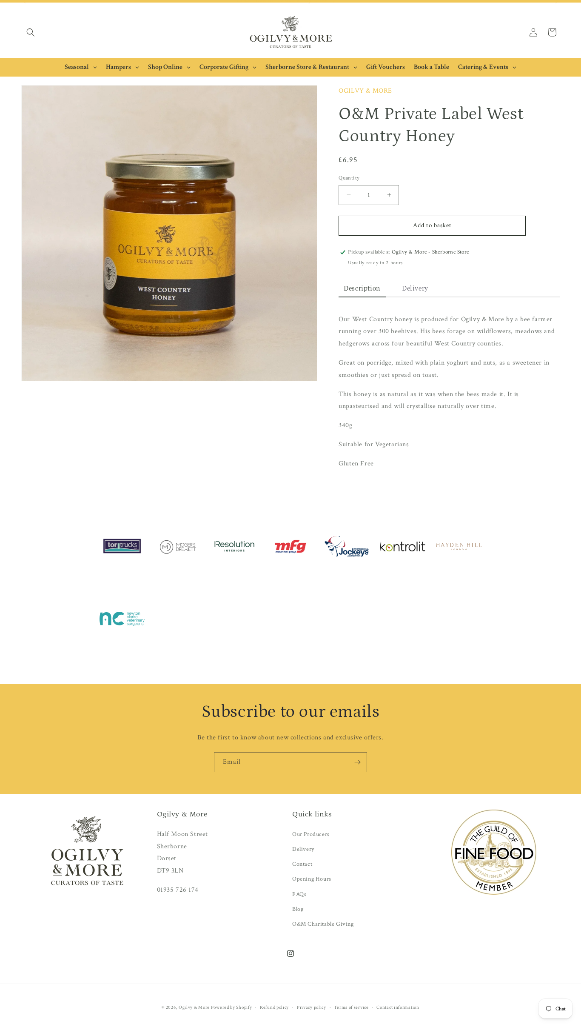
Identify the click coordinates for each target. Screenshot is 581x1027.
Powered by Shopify (231, 1007)
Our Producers (311, 834)
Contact (302, 864)
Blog (297, 909)
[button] (30, 32)
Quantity (349, 178)
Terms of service (351, 1007)
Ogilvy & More (195, 1007)
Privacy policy (311, 1007)
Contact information (397, 1007)
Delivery (303, 849)
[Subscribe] (357, 762)
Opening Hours (311, 879)
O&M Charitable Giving (323, 924)
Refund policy (274, 1007)
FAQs (299, 894)
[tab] (362, 289)
